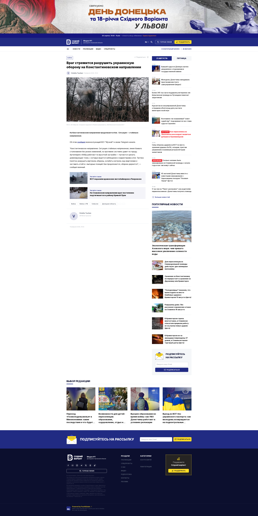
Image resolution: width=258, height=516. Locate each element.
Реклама (124, 481)
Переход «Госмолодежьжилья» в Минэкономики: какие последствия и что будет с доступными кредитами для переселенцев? (81, 418)
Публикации (88, 49)
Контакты (125, 478)
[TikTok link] (94, 465)
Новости (76, 49)
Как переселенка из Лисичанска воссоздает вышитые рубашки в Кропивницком (176, 134)
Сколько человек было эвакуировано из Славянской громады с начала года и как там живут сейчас (171, 162)
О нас (123, 467)
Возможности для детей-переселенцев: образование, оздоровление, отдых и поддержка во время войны (112, 418)
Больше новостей (162, 197)
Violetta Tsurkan (77, 73)
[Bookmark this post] (148, 57)
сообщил (81, 142)
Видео (98, 49)
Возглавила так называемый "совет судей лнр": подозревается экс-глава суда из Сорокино (176, 121)
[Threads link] (90, 465)
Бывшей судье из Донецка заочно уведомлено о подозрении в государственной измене (174, 69)
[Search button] (151, 42)
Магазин (188, 49)
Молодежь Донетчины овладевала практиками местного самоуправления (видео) (175, 82)
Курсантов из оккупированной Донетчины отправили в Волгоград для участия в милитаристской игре (169, 108)
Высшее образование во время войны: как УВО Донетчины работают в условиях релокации (143, 418)
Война (69, 58)
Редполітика (126, 474)
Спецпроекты (109, 49)
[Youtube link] (72, 465)
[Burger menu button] (68, 49)
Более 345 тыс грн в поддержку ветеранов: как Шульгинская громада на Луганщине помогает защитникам (171, 95)
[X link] (85, 465)
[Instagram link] (77, 465)
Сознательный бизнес (170, 49)
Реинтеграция (146, 467)
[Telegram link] (81, 465)
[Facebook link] (68, 465)
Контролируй (145, 460)
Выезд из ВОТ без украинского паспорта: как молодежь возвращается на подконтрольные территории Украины (177, 418)
